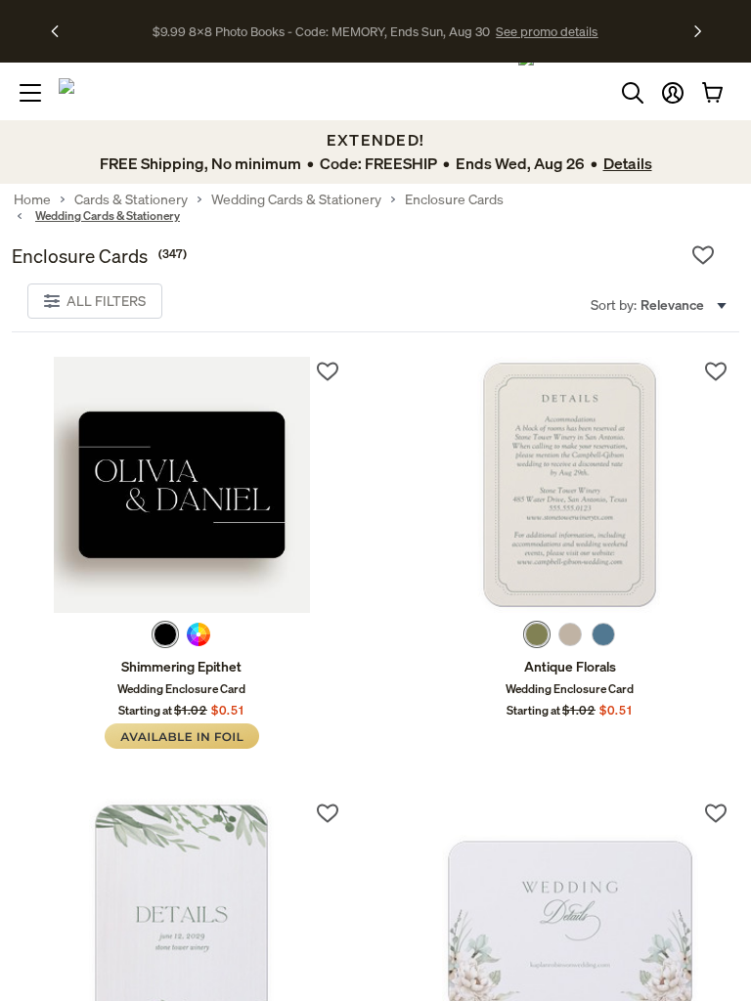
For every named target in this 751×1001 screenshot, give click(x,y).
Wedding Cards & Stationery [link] (296, 199)
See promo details (546, 31)
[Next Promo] (697, 31)
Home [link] (32, 199)
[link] (181, 485)
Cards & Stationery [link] (131, 199)
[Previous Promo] (61, 31)
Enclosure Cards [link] (454, 199)
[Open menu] (30, 93)
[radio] (165, 634)
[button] (673, 93)
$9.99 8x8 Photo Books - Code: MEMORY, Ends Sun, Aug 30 (321, 31)
